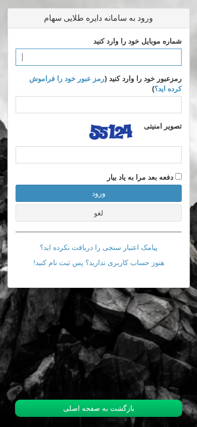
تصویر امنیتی (163, 126)
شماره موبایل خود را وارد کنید (137, 41)
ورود (99, 193)
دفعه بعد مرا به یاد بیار (141, 177)
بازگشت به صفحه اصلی (98, 408)
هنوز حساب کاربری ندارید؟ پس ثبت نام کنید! (98, 263)
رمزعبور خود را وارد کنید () (105, 83)
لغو (98, 213)
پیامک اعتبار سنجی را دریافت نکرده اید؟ (99, 247)
